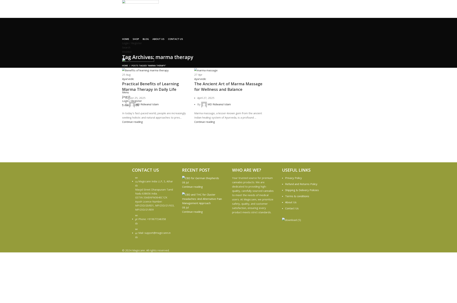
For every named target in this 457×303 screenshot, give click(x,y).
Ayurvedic (128, 79)
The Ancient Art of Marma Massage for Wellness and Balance (228, 86)
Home (125, 65)
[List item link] (153, 209)
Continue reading (132, 122)
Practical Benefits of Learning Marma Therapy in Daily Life (150, 86)
